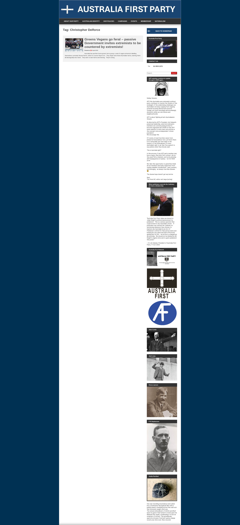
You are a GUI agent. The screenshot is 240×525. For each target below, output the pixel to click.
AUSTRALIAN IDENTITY (91, 21)
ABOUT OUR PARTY (71, 21)
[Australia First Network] (162, 258)
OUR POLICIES (108, 21)
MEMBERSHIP (146, 21)
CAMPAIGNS (122, 21)
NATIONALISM (160, 21)
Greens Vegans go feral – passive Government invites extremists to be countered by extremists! (112, 43)
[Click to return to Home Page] (162, 33)
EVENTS (134, 21)
